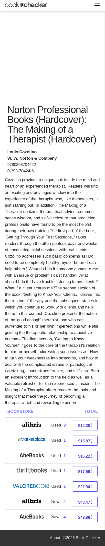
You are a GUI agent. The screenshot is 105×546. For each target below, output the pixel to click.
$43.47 (85, 502)
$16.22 (85, 456)
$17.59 (85, 471)
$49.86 (85, 517)
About (55, 538)
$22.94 (85, 486)
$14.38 (85, 425)
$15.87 (85, 441)
